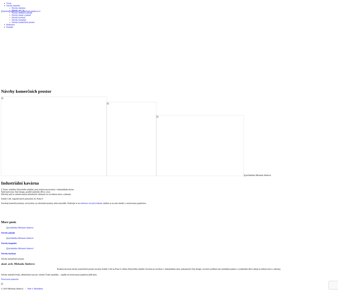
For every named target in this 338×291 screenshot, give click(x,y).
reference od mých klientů (91, 203)
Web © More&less (35, 289)
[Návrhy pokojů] (19, 228)
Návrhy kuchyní (8, 253)
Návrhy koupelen (9, 243)
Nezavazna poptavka (9, 279)
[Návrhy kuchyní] (19, 248)
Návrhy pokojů (8, 233)
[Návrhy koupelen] (19, 238)
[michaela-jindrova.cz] (20, 11)
